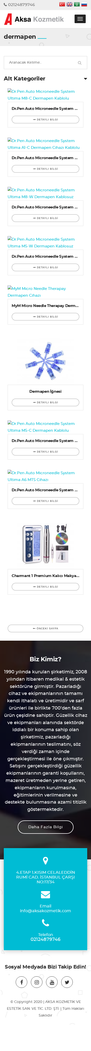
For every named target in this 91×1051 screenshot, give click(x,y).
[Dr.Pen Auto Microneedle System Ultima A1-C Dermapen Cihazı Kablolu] (45, 144)
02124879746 (21, 5)
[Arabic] (77, 5)
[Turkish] (62, 5)
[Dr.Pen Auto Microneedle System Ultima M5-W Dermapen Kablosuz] (45, 243)
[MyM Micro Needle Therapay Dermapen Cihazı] (45, 292)
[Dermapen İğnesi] (45, 360)
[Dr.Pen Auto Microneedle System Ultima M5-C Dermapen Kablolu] (45, 427)
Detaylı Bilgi (47, 119)
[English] (69, 5)
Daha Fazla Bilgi (45, 827)
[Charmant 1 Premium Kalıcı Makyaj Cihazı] (45, 544)
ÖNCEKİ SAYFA (47, 628)
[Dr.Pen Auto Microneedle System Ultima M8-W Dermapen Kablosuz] (45, 193)
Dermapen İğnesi (45, 391)
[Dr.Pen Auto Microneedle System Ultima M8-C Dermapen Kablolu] (45, 95)
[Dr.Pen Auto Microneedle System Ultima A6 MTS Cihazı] (45, 476)
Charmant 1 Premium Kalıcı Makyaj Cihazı (51, 576)
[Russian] (84, 5)
